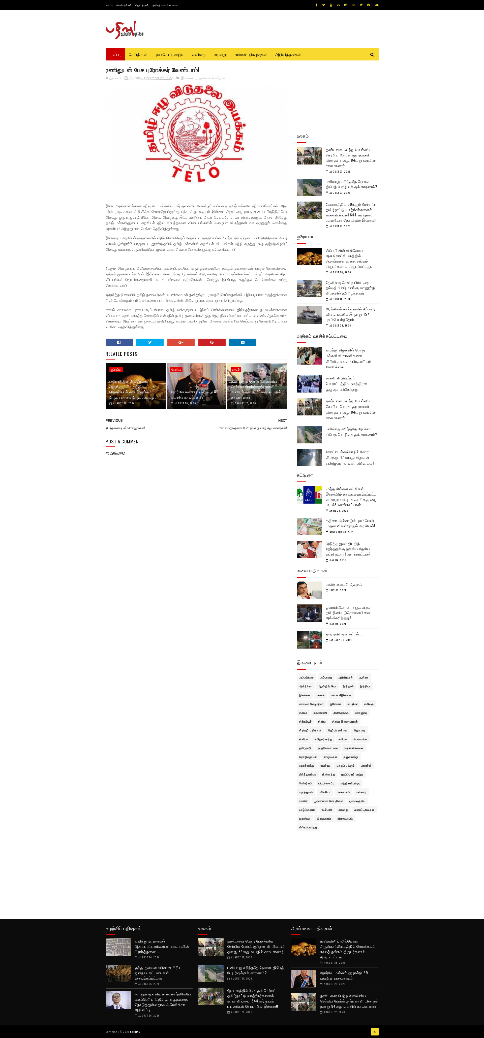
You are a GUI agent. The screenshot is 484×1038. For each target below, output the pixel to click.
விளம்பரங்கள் (124, 5)
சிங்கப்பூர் (305, 721)
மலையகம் (343, 792)
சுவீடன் (343, 739)
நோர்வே (176, 369)
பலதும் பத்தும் (346, 765)
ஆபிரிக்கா (306, 686)
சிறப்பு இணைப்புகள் (345, 721)
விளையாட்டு (345, 818)
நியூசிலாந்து (351, 757)
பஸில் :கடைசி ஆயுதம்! (345, 584)
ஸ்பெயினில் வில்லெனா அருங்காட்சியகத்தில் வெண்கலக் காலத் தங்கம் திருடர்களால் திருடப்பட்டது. (132, 389)
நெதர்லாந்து (306, 765)
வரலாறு (220, 54)
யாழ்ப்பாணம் (307, 809)
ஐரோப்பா (116, 369)
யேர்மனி (327, 809)
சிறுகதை (360, 730)
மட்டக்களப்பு (326, 783)
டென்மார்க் (360, 739)
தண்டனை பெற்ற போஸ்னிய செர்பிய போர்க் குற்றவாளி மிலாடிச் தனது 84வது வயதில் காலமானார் (256, 389)
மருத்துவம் (306, 792)
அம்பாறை (326, 677)
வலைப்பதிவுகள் (364, 809)
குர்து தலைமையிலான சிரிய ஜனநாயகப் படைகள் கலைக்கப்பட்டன (158, 972)
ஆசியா (363, 677)
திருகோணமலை (328, 748)
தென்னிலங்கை (354, 748)
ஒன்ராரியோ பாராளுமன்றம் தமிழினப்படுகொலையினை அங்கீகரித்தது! (348, 612)
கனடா (303, 712)
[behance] (353, 5)
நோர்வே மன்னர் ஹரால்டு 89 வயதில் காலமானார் (195, 394)
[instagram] (346, 5)
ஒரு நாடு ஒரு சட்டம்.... (344, 633)
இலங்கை (187, 78)
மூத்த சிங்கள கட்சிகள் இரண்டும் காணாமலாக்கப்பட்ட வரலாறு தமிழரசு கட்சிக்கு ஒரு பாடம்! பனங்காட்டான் (351, 496)
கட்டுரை (353, 704)
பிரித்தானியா (307, 774)
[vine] (361, 5)
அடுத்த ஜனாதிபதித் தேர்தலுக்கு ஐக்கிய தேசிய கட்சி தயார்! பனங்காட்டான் (348, 548)
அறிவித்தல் (345, 677)
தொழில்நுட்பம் (308, 757)
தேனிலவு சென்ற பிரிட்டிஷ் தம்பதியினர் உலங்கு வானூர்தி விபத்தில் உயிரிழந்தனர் (351, 287)
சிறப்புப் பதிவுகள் (310, 730)
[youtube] (331, 5)
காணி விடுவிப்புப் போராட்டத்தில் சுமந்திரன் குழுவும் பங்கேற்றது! (347, 383)
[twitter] (323, 5)
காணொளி (320, 712)
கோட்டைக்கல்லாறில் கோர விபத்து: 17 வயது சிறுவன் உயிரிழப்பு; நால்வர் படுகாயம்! (350, 457)
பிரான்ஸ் (366, 765)
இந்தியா (365, 686)
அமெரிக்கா (306, 677)
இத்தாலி (348, 686)
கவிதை (199, 54)
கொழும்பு (361, 712)
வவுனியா (305, 818)
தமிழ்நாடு (305, 748)
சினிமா (303, 739)
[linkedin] (338, 5)
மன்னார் (361, 792)
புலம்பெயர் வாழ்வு (169, 54)
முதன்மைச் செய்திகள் (211, 78)
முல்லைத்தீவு (357, 801)
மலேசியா (325, 792)
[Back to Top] (375, 1031)
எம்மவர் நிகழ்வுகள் (251, 54)
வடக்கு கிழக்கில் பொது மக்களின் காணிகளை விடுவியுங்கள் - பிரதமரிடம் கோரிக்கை (348, 358)
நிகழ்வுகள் (330, 757)
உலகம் (236, 369)
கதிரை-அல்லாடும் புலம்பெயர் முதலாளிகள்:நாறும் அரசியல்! (350, 522)
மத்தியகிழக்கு (350, 783)
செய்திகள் (138, 54)
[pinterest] (369, 5)
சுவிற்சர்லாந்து (323, 739)
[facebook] (316, 5)
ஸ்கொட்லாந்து (308, 827)
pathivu (135, 1031)
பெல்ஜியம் (305, 783)
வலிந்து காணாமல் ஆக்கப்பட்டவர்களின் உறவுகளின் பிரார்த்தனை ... (162, 946)
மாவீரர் (303, 801)
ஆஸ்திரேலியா (328, 686)
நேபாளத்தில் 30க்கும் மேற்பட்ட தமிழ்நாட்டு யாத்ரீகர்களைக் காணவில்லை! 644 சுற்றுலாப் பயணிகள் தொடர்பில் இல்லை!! (351, 212)
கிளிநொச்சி (341, 712)
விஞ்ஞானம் (324, 818)
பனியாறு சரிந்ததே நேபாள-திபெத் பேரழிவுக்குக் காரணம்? (351, 183)
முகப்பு (109, 5)
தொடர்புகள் (142, 5)
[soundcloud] (376, 5)
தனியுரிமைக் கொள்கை (165, 5)
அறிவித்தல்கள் (288, 54)
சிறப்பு (322, 721)
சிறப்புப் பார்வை (337, 730)
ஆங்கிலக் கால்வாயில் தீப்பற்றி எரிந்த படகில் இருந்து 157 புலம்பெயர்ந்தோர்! (351, 314)
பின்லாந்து (328, 774)
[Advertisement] (197, 578)
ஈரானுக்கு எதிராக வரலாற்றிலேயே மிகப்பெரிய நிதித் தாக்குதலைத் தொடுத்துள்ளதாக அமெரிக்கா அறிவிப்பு (163, 1001)
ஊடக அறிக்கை (341, 695)
